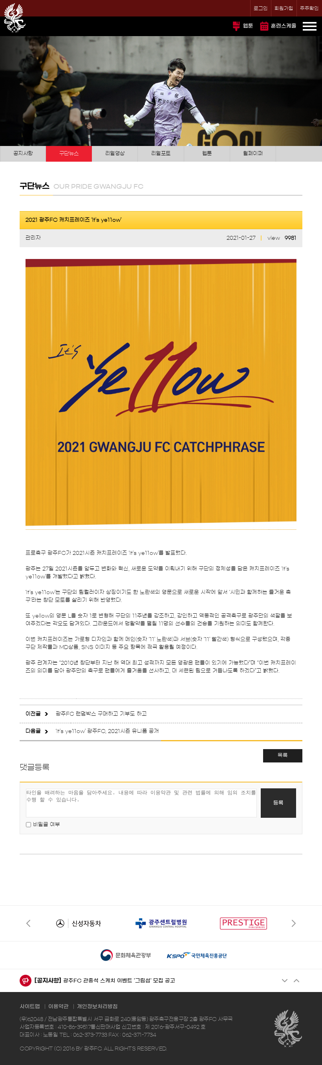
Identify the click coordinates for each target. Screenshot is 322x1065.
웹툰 (248, 26)
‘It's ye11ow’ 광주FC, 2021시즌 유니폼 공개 (107, 731)
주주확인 (309, 8)
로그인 (261, 8)
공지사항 (23, 153)
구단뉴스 (69, 153)
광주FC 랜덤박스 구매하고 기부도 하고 (101, 714)
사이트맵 (30, 1006)
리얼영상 (115, 153)
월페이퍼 (253, 153)
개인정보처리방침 (97, 1006)
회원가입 (283, 8)
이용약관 (58, 1006)
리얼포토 (161, 153)
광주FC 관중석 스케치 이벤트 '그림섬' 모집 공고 (119, 980)
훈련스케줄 (283, 26)
